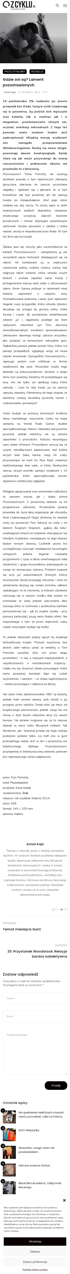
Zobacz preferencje (35, 1262)
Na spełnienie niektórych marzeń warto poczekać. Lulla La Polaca (41, 1114)
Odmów (35, 1252)
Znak (25, 793)
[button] (64, 1200)
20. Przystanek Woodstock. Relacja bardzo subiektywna (37, 954)
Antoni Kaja (10, 92)
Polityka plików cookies (35, 1269)
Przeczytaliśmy (15, 71)
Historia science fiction (34, 1165)
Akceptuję (35, 1241)
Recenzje (37, 71)
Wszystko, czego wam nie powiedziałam (37, 1150)
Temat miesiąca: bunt (22, 929)
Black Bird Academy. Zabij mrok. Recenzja (40, 1185)
